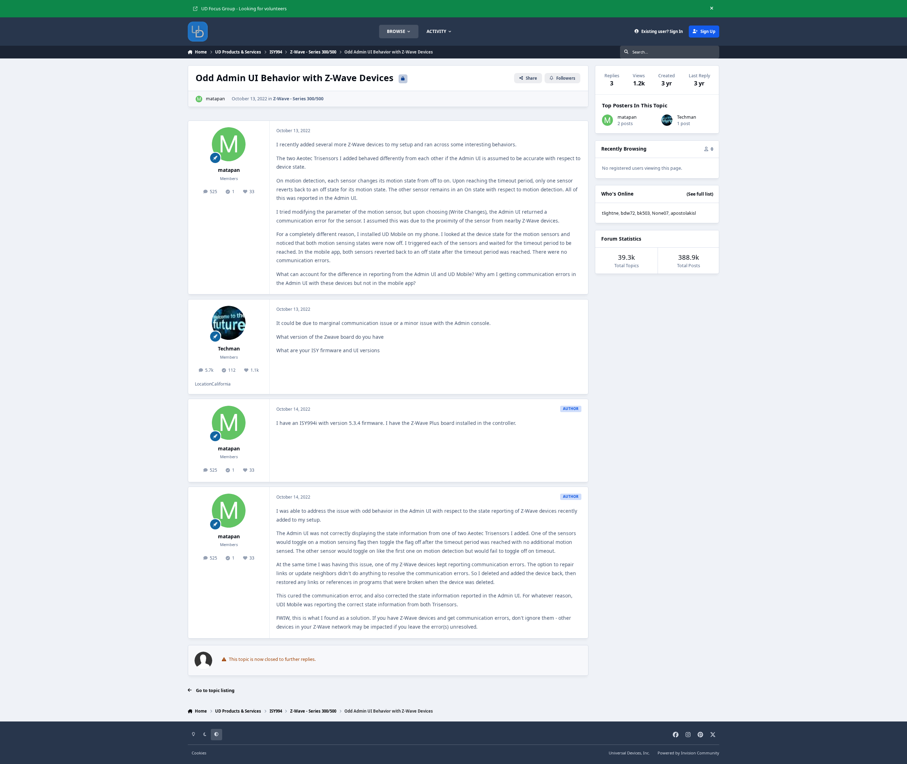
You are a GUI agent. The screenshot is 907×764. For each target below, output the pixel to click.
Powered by (688, 752)
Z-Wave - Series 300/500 (298, 99)
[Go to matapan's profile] (199, 99)
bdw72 (628, 213)
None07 (660, 213)
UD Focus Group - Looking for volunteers (244, 9)
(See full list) (700, 194)
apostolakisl (683, 213)
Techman (229, 348)
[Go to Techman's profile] (229, 323)
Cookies (199, 752)
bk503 (643, 213)
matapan (215, 99)
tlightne (610, 213)
